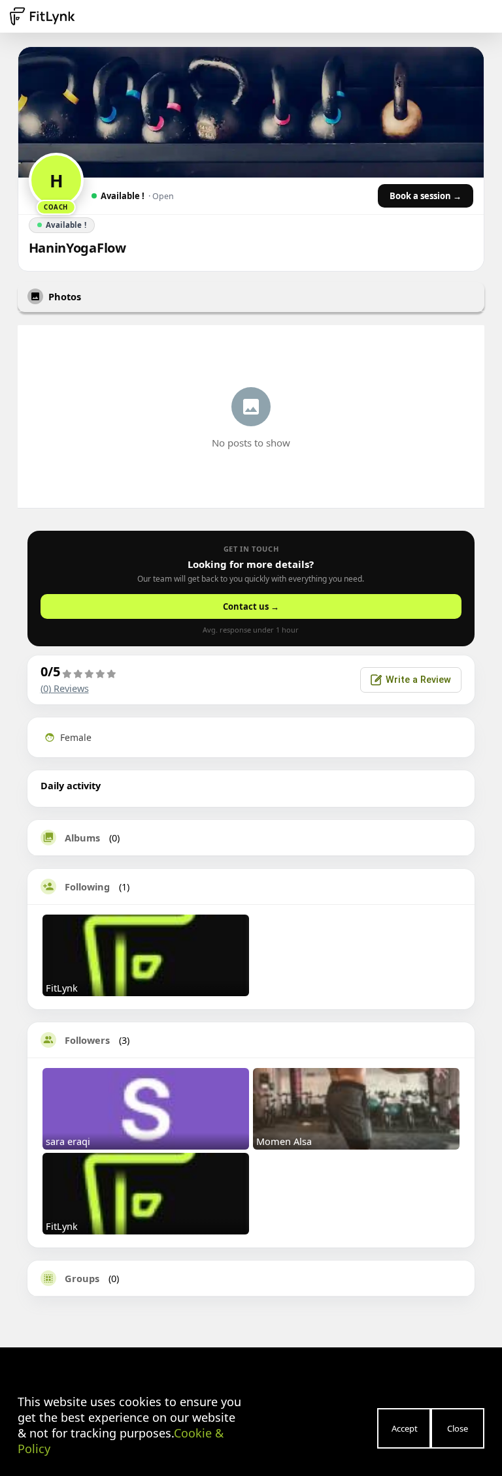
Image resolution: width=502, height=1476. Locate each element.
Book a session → (425, 196)
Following (87, 886)
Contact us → (251, 606)
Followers (87, 1040)
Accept (405, 1428)
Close (457, 1428)
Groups (82, 1278)
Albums (82, 837)
